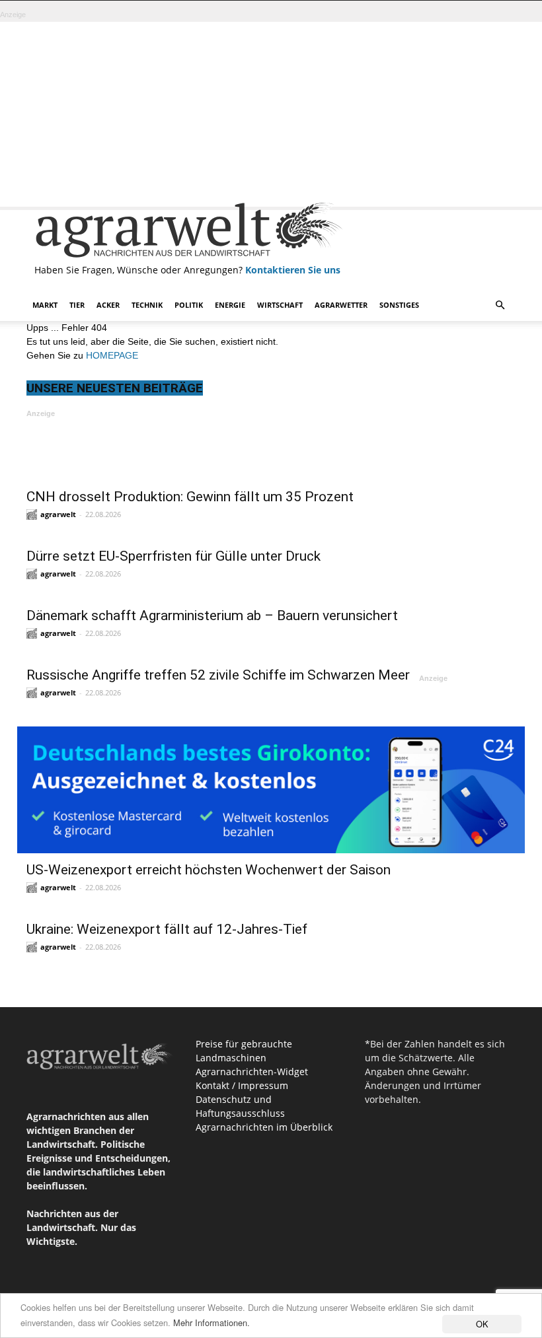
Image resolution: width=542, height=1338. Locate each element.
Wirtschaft (280, 305)
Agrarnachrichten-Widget (252, 1071)
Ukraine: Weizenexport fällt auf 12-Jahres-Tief (166, 929)
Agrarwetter (341, 305)
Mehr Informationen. (211, 1322)
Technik (147, 305)
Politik (188, 305)
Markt (45, 305)
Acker (108, 305)
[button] (500, 305)
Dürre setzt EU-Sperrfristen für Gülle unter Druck (173, 556)
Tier (77, 305)
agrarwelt (58, 514)
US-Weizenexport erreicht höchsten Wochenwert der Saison (208, 870)
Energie (230, 305)
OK (482, 1324)
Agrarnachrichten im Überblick (264, 1127)
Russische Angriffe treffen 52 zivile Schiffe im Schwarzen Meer (218, 675)
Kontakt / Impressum (242, 1085)
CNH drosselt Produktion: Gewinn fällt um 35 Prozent (190, 497)
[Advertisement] (271, 114)
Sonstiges (399, 305)
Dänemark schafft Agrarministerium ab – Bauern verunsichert (212, 615)
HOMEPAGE (112, 355)
